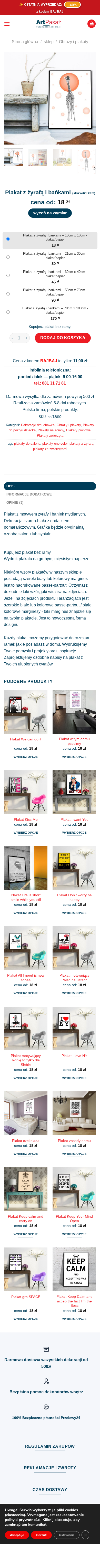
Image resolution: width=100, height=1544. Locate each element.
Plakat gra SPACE (25, 1297)
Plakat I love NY (74, 1056)
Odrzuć (41, 1535)
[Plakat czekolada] (25, 1113)
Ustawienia (66, 1535)
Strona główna (25, 42)
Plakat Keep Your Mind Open (74, 1219)
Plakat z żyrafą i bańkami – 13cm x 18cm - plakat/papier (55, 237)
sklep (49, 42)
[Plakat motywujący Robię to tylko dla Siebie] (25, 1028)
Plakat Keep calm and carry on (25, 1219)
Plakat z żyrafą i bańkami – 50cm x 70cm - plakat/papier (55, 292)
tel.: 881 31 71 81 (50, 383)
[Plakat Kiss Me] (25, 792)
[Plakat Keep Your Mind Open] (74, 1189)
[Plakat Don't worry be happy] (74, 868)
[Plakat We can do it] (25, 712)
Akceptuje (17, 1535)
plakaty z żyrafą (81, 443)
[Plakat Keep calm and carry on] (25, 1189)
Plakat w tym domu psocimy (74, 741)
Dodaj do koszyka (63, 338)
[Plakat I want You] (74, 792)
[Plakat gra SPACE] (25, 1269)
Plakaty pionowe (78, 430)
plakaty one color (54, 443)
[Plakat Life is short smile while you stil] (25, 868)
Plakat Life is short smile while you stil (26, 897)
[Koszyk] (91, 24)
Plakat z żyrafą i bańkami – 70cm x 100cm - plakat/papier (55, 310)
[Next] (88, 98)
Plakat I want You (74, 820)
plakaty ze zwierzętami (50, 449)
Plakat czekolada (25, 1141)
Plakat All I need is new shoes (25, 978)
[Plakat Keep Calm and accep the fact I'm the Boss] (74, 1269)
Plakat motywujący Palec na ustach (74, 978)
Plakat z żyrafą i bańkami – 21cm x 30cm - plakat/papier (55, 256)
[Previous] (12, 98)
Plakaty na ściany (51, 430)
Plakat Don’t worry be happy (74, 897)
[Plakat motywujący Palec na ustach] (74, 948)
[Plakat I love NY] (74, 1028)
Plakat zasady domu (74, 1141)
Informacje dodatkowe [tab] (29, 494)
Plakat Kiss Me (26, 820)
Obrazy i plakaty (73, 42)
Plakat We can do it (25, 739)
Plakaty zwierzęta (50, 435)
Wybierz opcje (26, 756)
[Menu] (7, 23)
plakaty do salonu (27, 443)
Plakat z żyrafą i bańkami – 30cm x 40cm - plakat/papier (55, 274)
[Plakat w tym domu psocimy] (74, 712)
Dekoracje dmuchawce (38, 425)
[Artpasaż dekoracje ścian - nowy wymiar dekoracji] (48, 24)
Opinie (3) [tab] (15, 502)
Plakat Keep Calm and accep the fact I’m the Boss (74, 1301)
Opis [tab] (10, 486)
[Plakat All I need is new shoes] (25, 948)
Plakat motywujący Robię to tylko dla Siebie (26, 1060)
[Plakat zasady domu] (74, 1113)
